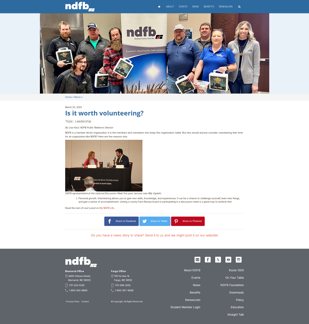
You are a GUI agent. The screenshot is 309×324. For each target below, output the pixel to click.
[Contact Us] (197, 260)
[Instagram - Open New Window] (239, 260)
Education (237, 307)
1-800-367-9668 (124, 290)
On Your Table (234, 277)
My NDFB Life (107, 208)
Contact (85, 301)
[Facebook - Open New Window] (208, 260)
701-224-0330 (76, 285)
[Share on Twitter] (145, 221)
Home (159, 6)
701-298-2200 (123, 285)
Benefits (209, 6)
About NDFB (192, 270)
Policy (240, 300)
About (170, 6)
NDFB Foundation (232, 285)
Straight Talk (235, 314)
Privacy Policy (72, 301)
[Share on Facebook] (110, 221)
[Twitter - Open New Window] (218, 260)
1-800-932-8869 (78, 290)
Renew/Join (226, 6)
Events (183, 6)
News (195, 6)
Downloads (236, 292)
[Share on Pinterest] (177, 221)
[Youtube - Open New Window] (228, 260)
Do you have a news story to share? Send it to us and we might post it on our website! (154, 235)
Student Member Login (185, 307)
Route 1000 (236, 270)
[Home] (80, 6)
